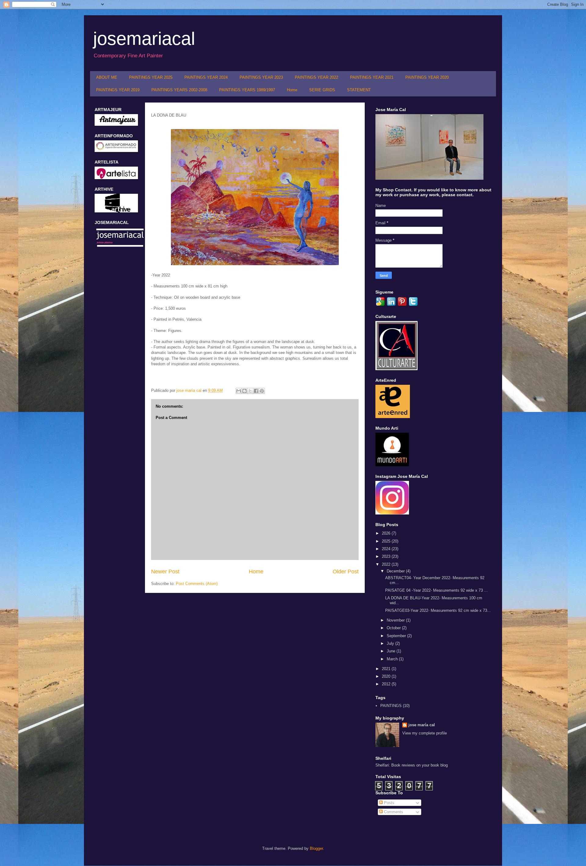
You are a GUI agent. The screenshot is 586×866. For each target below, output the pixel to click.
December (396, 571)
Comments (393, 812)
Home (292, 90)
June (391, 651)
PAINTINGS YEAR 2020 (427, 77)
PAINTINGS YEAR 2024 (206, 77)
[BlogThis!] (244, 391)
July (391, 643)
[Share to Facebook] (256, 391)
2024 (387, 549)
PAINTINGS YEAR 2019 (117, 90)
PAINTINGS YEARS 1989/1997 (247, 90)
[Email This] (239, 391)
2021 (387, 668)
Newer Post (165, 571)
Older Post (346, 571)
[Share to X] (250, 391)
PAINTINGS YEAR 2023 (261, 77)
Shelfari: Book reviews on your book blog (411, 765)
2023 (387, 556)
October (394, 628)
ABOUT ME (106, 77)
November (396, 620)
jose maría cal (189, 390)
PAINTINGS (391, 705)
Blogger (316, 848)
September (397, 635)
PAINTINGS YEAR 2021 (371, 77)
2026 (387, 533)
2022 (387, 564)
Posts (388, 802)
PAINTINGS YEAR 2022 (316, 77)
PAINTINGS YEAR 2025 (150, 77)
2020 (387, 676)
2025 (387, 541)
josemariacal (144, 38)
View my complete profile (424, 733)
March (393, 659)
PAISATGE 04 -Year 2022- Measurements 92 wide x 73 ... (436, 590)
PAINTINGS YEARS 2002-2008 (179, 90)
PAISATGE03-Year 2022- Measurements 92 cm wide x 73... (438, 610)
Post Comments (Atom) (197, 583)
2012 (387, 684)
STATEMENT (359, 90)
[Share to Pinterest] (262, 391)
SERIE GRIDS (322, 90)
